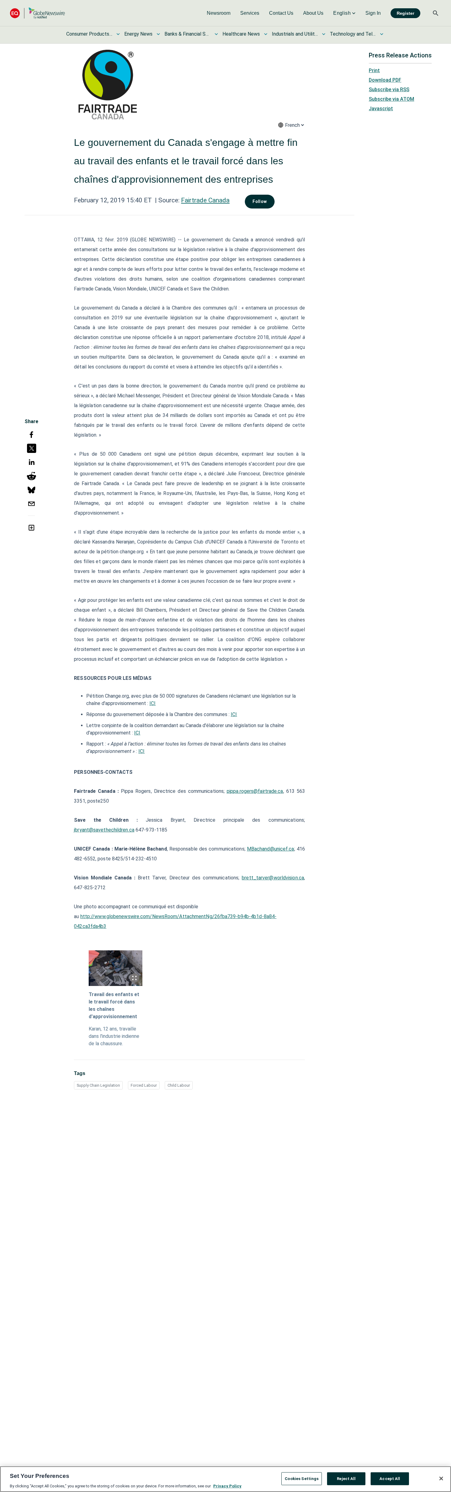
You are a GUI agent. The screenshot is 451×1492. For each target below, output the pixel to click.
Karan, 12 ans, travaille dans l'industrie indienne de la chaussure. (114, 1036)
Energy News (138, 34)
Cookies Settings (301, 1478)
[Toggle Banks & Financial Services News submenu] (216, 34)
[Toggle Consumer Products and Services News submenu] (118, 34)
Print (374, 70)
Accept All (390, 1478)
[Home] (37, 13)
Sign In (373, 13)
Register (405, 13)
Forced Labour (144, 1085)
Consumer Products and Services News (89, 34)
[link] (218, 13)
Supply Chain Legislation (98, 1085)
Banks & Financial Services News (187, 34)
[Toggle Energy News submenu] (158, 34)
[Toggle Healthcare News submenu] (266, 34)
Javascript (381, 108)
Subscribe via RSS (389, 89)
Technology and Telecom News (353, 34)
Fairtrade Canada (205, 200)
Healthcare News (241, 34)
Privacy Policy (227, 1485)
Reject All (346, 1478)
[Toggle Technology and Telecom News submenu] (382, 34)
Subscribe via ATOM (391, 99)
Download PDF (385, 80)
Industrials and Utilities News (295, 34)
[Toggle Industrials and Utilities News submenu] (324, 34)
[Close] (441, 1478)
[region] (225, 1479)
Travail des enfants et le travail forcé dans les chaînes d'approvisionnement (114, 1005)
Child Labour (179, 1085)
